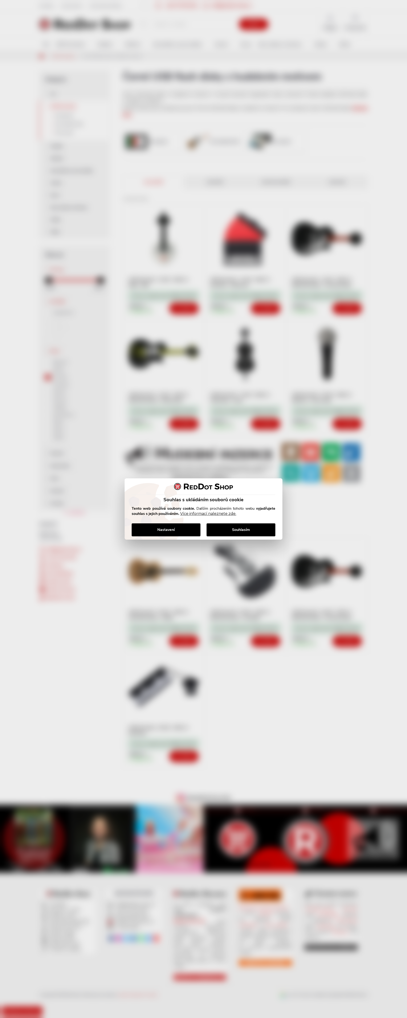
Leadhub (45, 1005)
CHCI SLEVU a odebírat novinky (39, 984)
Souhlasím (241, 529)
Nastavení (166, 529)
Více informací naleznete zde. (208, 513)
